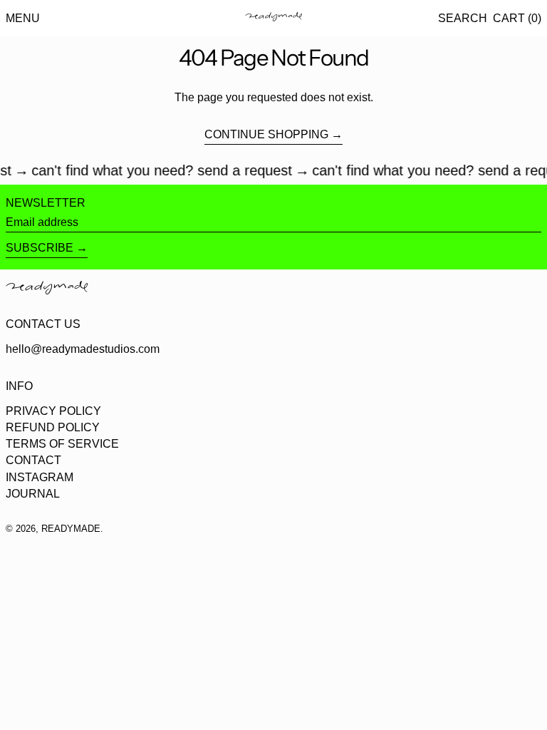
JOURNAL (33, 494)
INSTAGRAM (39, 477)
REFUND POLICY (53, 427)
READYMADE (70, 528)
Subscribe (39, 248)
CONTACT (33, 460)
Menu (23, 18)
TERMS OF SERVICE (62, 444)
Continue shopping (266, 134)
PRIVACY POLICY (53, 411)
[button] (462, 18)
